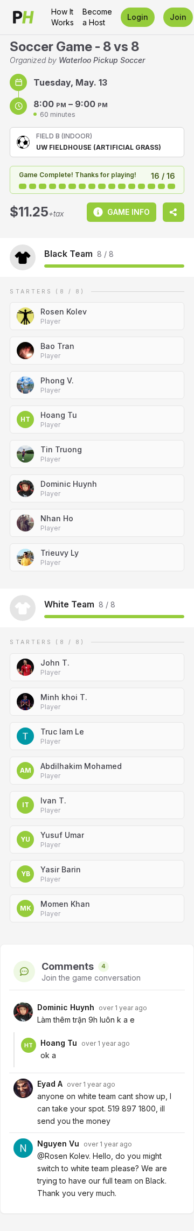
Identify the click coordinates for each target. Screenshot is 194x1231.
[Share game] (173, 212)
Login (137, 17)
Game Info (128, 211)
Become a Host (97, 17)
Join (178, 17)
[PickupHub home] (23, 17)
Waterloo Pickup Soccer (102, 60)
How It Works (62, 17)
